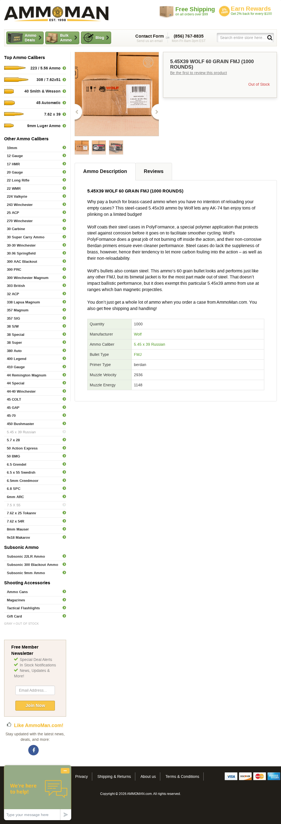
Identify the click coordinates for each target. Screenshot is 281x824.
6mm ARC (15, 497)
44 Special (15, 383)
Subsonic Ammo (21, 547)
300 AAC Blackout (22, 261)
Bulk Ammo (66, 37)
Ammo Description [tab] (105, 171)
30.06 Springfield (21, 253)
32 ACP (13, 294)
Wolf (138, 334)
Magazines (16, 600)
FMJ (138, 354)
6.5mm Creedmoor (22, 481)
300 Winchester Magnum (28, 278)
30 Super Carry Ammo (25, 237)
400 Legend (16, 359)
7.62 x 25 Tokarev (21, 513)
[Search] (269, 37)
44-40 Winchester (21, 391)
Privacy (81, 776)
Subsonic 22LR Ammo (26, 556)
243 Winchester (20, 205)
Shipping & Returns (114, 776)
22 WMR (14, 188)
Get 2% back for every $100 (251, 10)
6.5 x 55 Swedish (21, 472)
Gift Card (14, 616)
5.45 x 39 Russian (21, 432)
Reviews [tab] (154, 171)
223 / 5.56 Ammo (45, 68)
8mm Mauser (18, 529)
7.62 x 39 (52, 114)
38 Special (15, 335)
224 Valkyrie (17, 196)
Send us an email (149, 38)
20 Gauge (15, 172)
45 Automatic (48, 102)
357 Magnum (18, 310)
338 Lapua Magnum (23, 302)
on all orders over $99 (195, 11)
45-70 (11, 416)
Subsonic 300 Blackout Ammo (32, 565)
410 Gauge (16, 367)
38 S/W (13, 326)
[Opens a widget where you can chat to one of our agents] (37, 792)
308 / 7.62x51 (48, 79)
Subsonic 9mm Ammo (26, 573)
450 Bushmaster (20, 424)
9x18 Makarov (18, 537)
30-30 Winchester (21, 245)
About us (148, 776)
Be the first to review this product (198, 73)
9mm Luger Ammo (44, 126)
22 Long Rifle (18, 180)
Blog (99, 37)
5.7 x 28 (13, 440)
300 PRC (14, 269)
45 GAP (13, 408)
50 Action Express (22, 448)
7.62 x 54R (15, 521)
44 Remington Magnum (26, 375)
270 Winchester (20, 221)
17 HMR (13, 164)
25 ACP (13, 213)
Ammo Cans (17, 592)
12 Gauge (15, 156)
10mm (12, 148)
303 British (16, 286)
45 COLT (14, 399)
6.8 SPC (13, 489)
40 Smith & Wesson (42, 91)
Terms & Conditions (182, 776)
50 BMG (13, 456)
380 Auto (14, 351)
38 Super (14, 342)
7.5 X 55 (13, 505)
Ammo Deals (30, 37)
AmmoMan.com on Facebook (33, 750)
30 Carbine (16, 229)
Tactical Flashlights (23, 608)
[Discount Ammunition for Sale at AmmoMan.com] (56, 14)
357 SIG (13, 318)
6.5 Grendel (16, 464)
